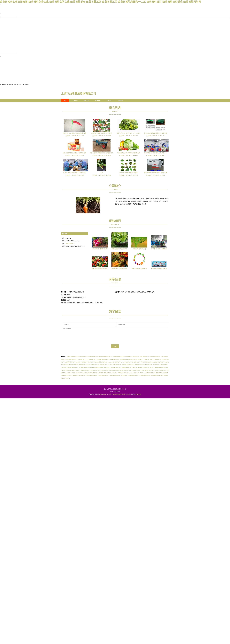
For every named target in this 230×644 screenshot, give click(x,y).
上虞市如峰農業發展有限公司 (78, 93)
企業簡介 (75, 100)
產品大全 (86, 100)
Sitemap (138, 394)
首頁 (65, 100)
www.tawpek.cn (70, 243)
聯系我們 (97, 100)
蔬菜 (109, 394)
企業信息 (109, 100)
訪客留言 (120, 100)
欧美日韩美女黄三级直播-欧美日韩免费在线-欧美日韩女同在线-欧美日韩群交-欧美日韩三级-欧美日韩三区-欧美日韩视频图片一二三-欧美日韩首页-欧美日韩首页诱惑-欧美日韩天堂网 (100, 1)
